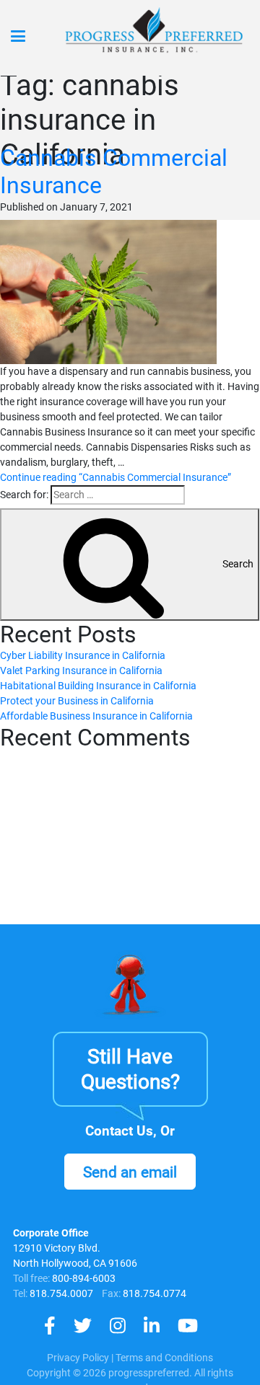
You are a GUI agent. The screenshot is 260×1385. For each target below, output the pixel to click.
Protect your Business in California (77, 701)
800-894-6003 (84, 1278)
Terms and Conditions (164, 1357)
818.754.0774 (153, 1293)
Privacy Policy (78, 1357)
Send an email (130, 1172)
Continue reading (115, 477)
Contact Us (119, 1131)
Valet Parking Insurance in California (81, 670)
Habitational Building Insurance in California (98, 685)
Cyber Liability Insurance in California (82, 655)
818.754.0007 (60, 1293)
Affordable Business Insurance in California (96, 716)
